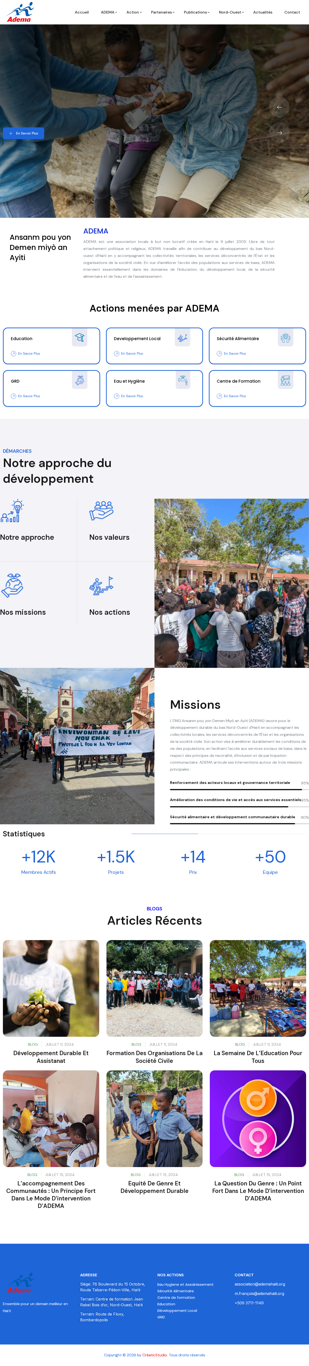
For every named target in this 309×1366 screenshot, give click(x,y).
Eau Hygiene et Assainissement (185, 1284)
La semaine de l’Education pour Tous (258, 1056)
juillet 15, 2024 (60, 1174)
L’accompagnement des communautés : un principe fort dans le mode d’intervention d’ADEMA (51, 1195)
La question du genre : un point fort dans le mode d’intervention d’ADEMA (258, 1191)
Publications (195, 12)
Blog (33, 1044)
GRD (161, 1317)
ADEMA (107, 12)
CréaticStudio (154, 1355)
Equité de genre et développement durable (154, 1187)
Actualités (262, 12)
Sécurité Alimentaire (175, 1290)
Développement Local (177, 1310)
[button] (279, 107)
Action (132, 12)
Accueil (82, 12)
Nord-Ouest (230, 12)
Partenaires (161, 12)
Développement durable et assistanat (51, 1056)
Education (166, 1304)
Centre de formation (176, 1297)
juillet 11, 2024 (60, 1044)
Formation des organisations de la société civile (154, 1056)
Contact (292, 12)
